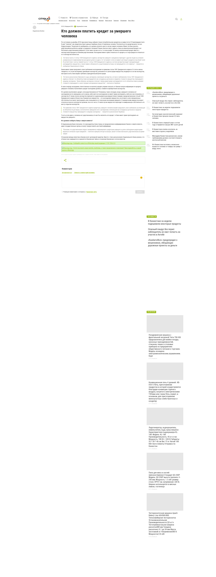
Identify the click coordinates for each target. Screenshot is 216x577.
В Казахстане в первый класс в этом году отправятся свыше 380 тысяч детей (167, 124)
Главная (34, 23)
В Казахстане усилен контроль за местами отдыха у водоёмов (164, 130)
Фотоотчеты (72, 20)
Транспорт (116, 20)
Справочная (85, 20)
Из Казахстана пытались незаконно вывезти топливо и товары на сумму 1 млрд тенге (166, 146)
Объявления (123, 20)
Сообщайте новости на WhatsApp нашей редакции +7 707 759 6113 (94, 143)
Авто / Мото (131, 20)
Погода (105, 18)
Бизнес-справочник (80, 18)
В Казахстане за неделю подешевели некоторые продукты (166, 108)
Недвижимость (93, 20)
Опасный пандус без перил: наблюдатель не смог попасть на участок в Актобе (167, 102)
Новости (64, 18)
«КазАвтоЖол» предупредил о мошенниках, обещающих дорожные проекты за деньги (166, 94)
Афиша (95, 18)
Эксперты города (63, 20)
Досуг (78, 20)
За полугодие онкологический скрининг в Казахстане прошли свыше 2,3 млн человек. (167, 116)
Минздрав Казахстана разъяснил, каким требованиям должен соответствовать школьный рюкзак (167, 138)
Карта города (108, 20)
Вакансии (101, 20)
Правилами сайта (91, 192)
